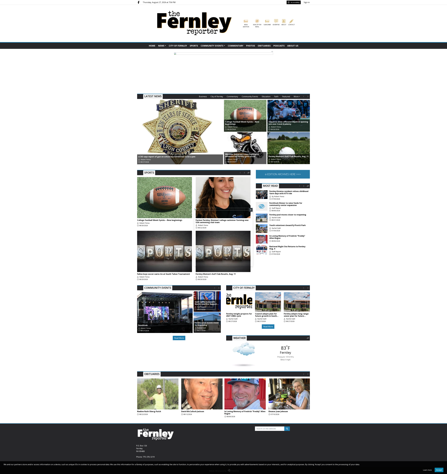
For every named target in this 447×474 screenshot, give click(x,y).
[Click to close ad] (251, 210)
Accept (439, 470)
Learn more (427, 470)
